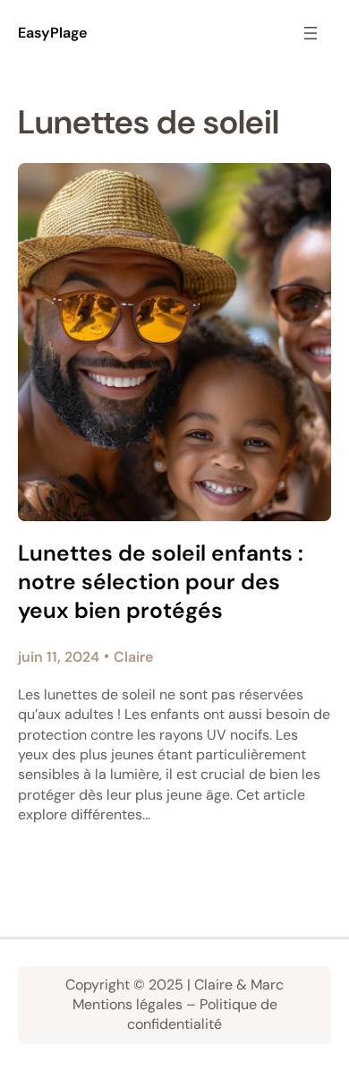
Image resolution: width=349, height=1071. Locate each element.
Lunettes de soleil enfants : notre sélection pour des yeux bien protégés (160, 582)
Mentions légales (127, 1004)
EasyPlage (53, 32)
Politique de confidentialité (202, 1014)
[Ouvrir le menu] (310, 33)
